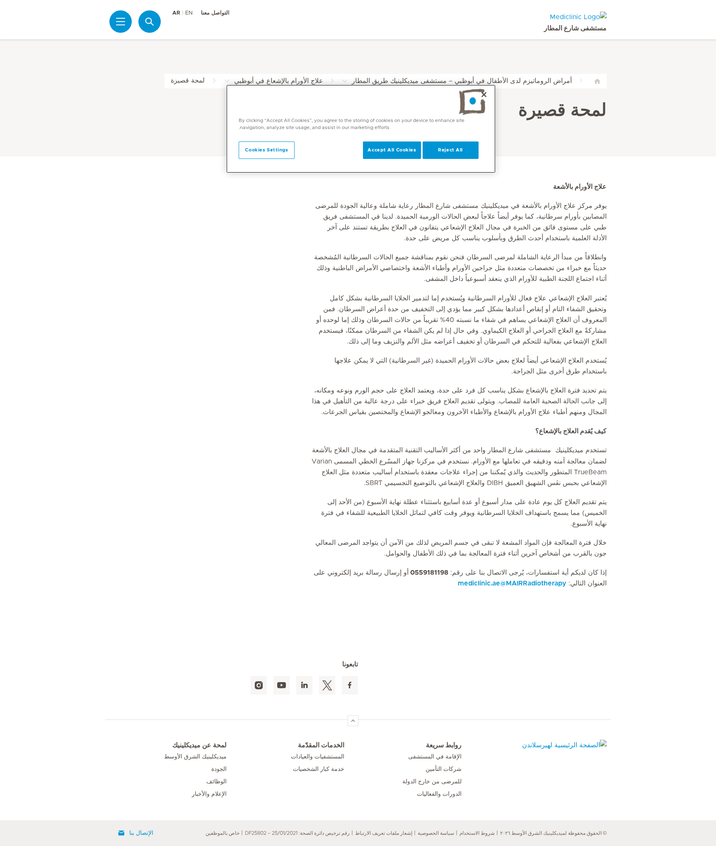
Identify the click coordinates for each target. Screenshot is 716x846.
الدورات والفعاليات (439, 794)
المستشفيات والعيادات (317, 757)
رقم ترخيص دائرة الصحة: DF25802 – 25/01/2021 (297, 833)
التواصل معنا (215, 13)
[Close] (484, 94)
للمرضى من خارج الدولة (432, 782)
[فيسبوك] (350, 685)
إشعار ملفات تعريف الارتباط (383, 833)
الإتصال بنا (141, 833)
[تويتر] (327, 685)
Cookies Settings (266, 150)
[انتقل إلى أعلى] (353, 721)
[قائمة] (120, 21)
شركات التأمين (444, 769)
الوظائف (216, 782)
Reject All (450, 150)
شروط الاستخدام (477, 833)
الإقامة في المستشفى (435, 757)
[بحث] (150, 21)
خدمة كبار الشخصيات (318, 769)
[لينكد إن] (304, 685)
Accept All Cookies (392, 150)
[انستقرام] (259, 685)
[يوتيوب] (281, 685)
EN (189, 13)
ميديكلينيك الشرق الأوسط (195, 757)
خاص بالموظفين (222, 833)
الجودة (219, 769)
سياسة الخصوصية (436, 833)
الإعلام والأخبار (209, 794)
